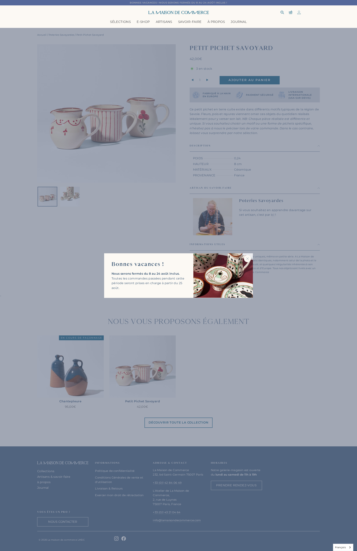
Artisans (164, 22)
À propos (216, 22)
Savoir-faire (190, 22)
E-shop (143, 22)
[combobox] (343, 547)
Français (340, 547)
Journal (239, 22)
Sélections (120, 22)
